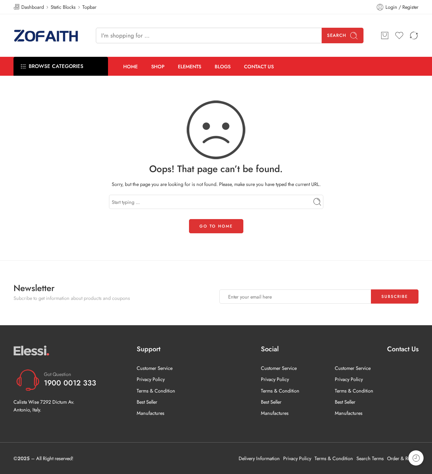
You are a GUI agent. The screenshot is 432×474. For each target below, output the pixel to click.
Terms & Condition (156, 390)
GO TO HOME (216, 226)
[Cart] (384, 35)
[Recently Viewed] (416, 458)
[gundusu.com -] (46, 35)
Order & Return (402, 458)
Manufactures (150, 413)
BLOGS (223, 66)
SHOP (157, 66)
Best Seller (147, 401)
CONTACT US (259, 66)
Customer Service (154, 368)
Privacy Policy (151, 379)
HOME (130, 66)
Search (336, 35)
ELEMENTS (189, 66)
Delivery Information (259, 458)
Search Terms (370, 458)
